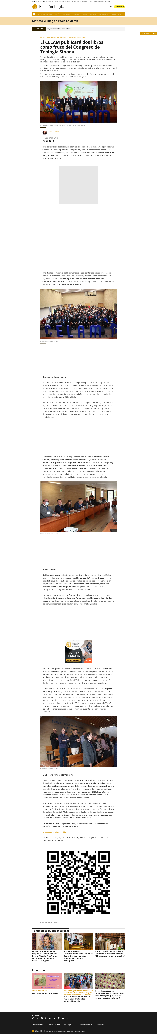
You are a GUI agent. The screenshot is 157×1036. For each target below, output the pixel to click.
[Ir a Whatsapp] (59, 1018)
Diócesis (93, 14)
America (76, 14)
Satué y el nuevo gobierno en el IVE (99, 1)
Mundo (84, 14)
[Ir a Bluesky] (55, 1018)
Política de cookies (86, 1025)
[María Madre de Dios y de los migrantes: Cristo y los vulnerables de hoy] (78, 981)
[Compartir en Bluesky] (50, 141)
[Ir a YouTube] (50, 1018)
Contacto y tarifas (54, 1025)
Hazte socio (99, 1025)
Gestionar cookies (80, 1031)
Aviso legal (67, 1025)
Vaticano (66, 14)
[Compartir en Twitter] (47, 141)
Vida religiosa (104, 14)
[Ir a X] (37, 1018)
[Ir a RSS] (67, 1018)
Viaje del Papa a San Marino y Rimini (59, 29)
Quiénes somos (37, 1025)
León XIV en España (45, 14)
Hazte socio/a (119, 7)
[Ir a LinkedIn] (46, 1018)
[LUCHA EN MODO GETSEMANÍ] (47, 981)
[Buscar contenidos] (110, 6)
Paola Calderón (53, 132)
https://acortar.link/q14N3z (54, 832)
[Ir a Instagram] (42, 1018)
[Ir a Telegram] (63, 1018)
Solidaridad (116, 14)
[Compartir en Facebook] (44, 141)
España (57, 14)
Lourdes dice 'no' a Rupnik (79, 1)
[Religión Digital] (48, 6)
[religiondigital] (38, 1031)
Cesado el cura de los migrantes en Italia (58, 1)
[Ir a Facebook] (33, 1018)
